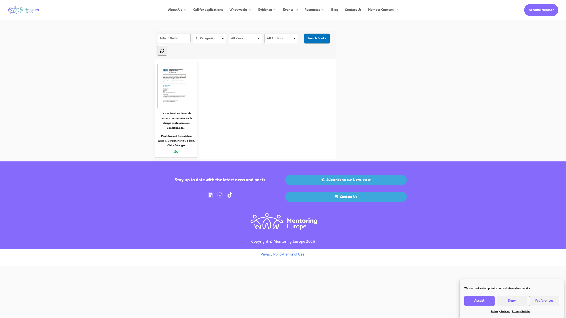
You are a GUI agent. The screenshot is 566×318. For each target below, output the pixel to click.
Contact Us (353, 10)
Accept (479, 301)
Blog (334, 10)
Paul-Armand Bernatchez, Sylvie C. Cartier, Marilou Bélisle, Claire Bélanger (176, 141)
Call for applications (208, 10)
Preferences (544, 301)
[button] (541, 10)
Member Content (381, 10)
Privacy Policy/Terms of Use (282, 254)
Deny (512, 301)
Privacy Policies (500, 311)
